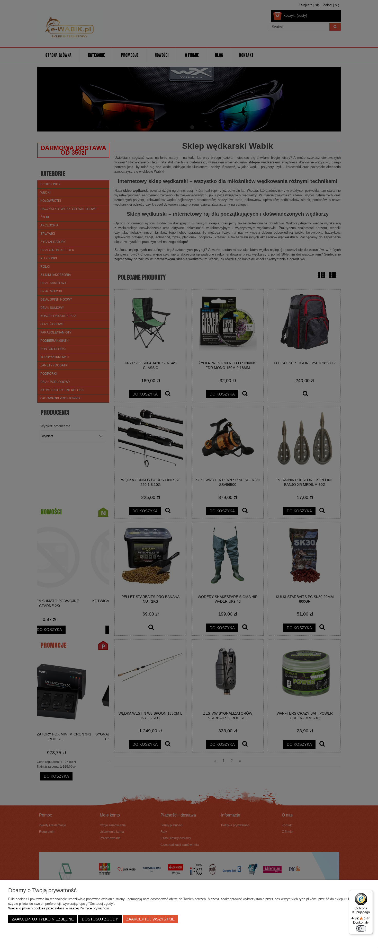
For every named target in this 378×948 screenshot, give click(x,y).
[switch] (361, 928)
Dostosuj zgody (100, 919)
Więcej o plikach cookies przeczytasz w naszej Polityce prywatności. (60, 908)
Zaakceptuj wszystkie (150, 919)
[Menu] (370, 893)
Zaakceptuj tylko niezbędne (43, 919)
